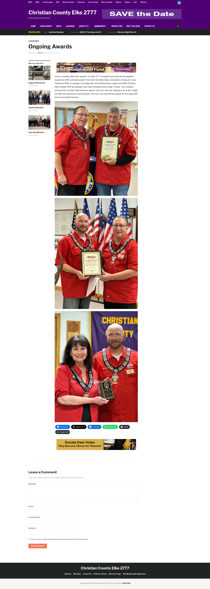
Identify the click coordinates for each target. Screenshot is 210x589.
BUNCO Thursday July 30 (70, 32)
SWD (37, 2)
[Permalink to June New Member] (39, 123)
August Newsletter (36, 83)
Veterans (81, 2)
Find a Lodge (93, 2)
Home (33, 26)
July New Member (36, 108)
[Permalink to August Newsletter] (39, 74)
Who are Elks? (106, 2)
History (119, 2)
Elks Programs (68, 2)
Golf (135, 2)
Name (30, 506)
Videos (127, 2)
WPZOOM (126, 583)
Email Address (34, 517)
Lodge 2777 (83, 26)
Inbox (58, 26)
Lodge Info (33, 41)
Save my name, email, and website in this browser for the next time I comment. (59, 539)
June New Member (36, 132)
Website (32, 528)
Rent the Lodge (133, 26)
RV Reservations (100, 574)
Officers (143, 2)
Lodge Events (46, 26)
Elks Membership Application (134, 574)
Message (32, 484)
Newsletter (117, 26)
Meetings (77, 574)
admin (40, 53)
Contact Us (149, 26)
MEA (30, 2)
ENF (57, 2)
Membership (100, 26)
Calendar (70, 26)
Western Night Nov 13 (107, 32)
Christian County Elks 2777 (62, 12)
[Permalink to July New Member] (39, 98)
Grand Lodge (48, 2)
